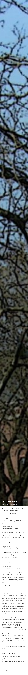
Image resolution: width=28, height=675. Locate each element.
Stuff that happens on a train (10, 528)
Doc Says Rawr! (10, 501)
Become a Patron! (14, 513)
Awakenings (19, 621)
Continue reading (6, 542)
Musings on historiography (10, 548)
